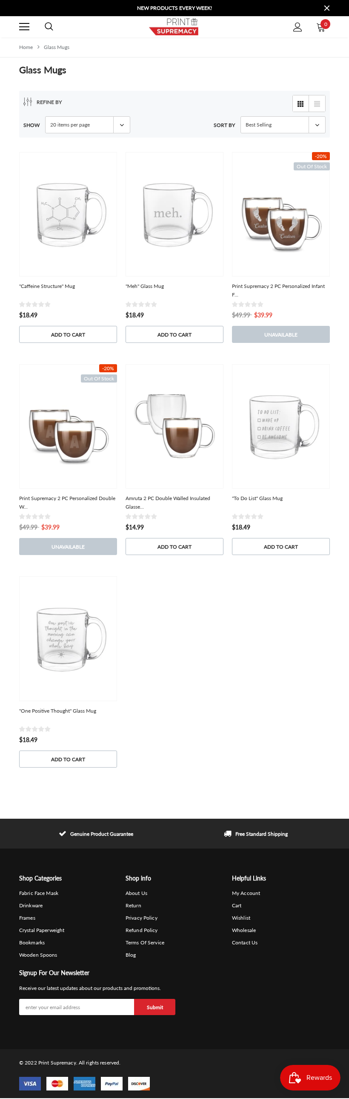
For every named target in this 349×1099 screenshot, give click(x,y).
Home (26, 47)
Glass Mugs (56, 47)
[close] (327, 8)
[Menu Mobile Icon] (24, 27)
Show (31, 125)
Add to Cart (68, 334)
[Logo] (173, 26)
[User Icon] (297, 27)
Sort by (224, 125)
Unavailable (281, 334)
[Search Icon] (49, 27)
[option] (174, 8)
